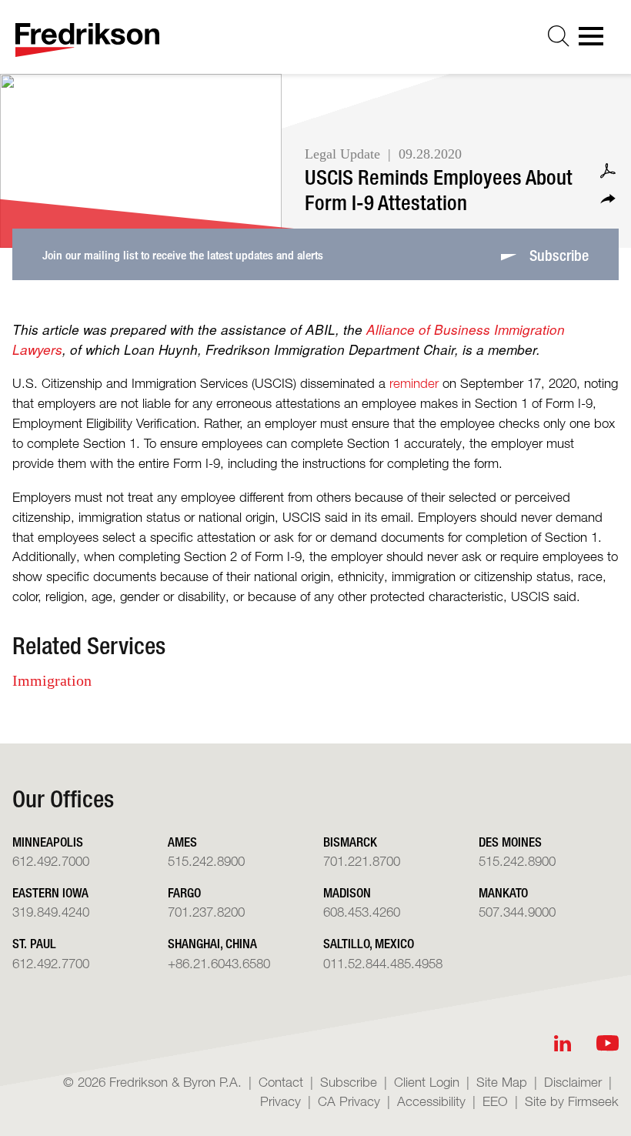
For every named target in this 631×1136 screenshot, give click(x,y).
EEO (495, 1101)
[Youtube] (607, 1043)
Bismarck (350, 842)
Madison (347, 892)
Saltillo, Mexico (368, 943)
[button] (608, 199)
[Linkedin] (562, 1043)
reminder (414, 383)
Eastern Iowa (50, 892)
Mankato (503, 892)
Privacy (280, 1101)
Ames (182, 842)
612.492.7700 (50, 963)
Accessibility (431, 1101)
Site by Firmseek (572, 1101)
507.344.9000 (517, 912)
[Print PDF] (608, 171)
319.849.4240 (50, 912)
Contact (281, 1082)
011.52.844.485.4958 (382, 963)
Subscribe (348, 1082)
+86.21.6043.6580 (219, 963)
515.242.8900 (206, 861)
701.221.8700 (361, 861)
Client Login (426, 1082)
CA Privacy (349, 1101)
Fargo (184, 892)
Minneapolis (47, 842)
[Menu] (596, 40)
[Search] (558, 36)
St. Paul (34, 943)
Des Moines (510, 842)
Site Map (501, 1082)
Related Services (88, 645)
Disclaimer (573, 1082)
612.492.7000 (50, 861)
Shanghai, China (212, 943)
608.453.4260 (361, 912)
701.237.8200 (206, 912)
